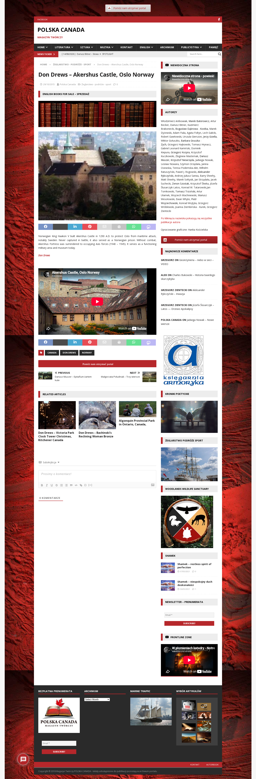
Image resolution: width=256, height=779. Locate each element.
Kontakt (127, 47)
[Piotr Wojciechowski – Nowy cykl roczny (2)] (204, 716)
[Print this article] (119, 227)
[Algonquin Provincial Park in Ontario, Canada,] (137, 409)
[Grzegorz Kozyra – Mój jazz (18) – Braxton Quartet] (204, 737)
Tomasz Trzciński (185, 191)
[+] (90, 485)
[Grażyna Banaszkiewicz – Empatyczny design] (204, 707)
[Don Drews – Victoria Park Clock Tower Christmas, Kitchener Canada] (57, 415)
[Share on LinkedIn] (75, 227)
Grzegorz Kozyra (180, 152)
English (145, 47)
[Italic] (46, 485)
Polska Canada (68, 84)
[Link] (81, 485)
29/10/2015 (49, 84)
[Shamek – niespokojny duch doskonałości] (168, 585)
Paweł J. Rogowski (186, 171)
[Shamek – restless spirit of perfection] (168, 568)
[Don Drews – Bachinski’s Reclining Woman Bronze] (97, 415)
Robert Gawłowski (171, 136)
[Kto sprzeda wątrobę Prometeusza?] (189, 705)
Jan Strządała (202, 179)
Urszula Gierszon (192, 136)
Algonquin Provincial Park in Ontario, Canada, (137, 422)
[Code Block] (76, 485)
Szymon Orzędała (190, 164)
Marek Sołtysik (185, 179)
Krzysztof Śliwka (199, 183)
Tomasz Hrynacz (201, 144)
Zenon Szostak (180, 183)
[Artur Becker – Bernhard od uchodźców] (189, 716)
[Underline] (51, 485)
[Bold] (42, 485)
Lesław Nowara (170, 164)
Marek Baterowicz (199, 121)
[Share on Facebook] (45, 227)
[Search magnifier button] (219, 54)
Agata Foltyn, (195, 132)
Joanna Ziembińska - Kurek (190, 207)
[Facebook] (219, 19)
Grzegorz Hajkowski (179, 144)
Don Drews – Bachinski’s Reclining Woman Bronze (96, 434)
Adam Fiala (179, 132)
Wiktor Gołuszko (170, 140)
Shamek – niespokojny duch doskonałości (194, 583)
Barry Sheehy (207, 175)
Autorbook (212, 764)
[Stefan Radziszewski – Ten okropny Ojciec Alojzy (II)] (189, 727)
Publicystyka (190, 47)
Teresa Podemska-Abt (185, 167)
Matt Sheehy (168, 179)
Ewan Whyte (183, 199)
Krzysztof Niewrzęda (182, 160)
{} (85, 485)
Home (41, 47)
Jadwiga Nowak (204, 160)
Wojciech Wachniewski (183, 195)
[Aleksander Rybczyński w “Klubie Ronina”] (189, 738)
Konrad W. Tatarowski (193, 187)
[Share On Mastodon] (148, 227)
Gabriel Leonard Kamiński (175, 148)
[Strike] (56, 485)
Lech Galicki (209, 132)
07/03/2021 (185, 571)
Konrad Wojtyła (188, 203)
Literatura (62, 47)
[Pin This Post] (89, 227)
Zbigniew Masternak (186, 156)
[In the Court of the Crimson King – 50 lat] (204, 726)
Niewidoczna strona (184, 65)
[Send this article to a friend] (104, 227)
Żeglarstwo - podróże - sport (96, 84)
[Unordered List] (66, 485)
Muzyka (105, 47)
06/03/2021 (185, 589)
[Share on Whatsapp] (133, 227)
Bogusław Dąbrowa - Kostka (191, 128)
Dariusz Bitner (178, 125)
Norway (87, 352)
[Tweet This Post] (60, 227)
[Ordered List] (61, 485)
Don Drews (44, 255)
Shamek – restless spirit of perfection (194, 565)
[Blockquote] (71, 485)
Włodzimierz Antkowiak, (175, 121)
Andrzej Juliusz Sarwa (187, 175)
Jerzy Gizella (210, 136)
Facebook (42, 19)
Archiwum (167, 47)
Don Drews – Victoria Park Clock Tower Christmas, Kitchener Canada (56, 436)
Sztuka (85, 47)
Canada (52, 352)
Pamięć (213, 47)
